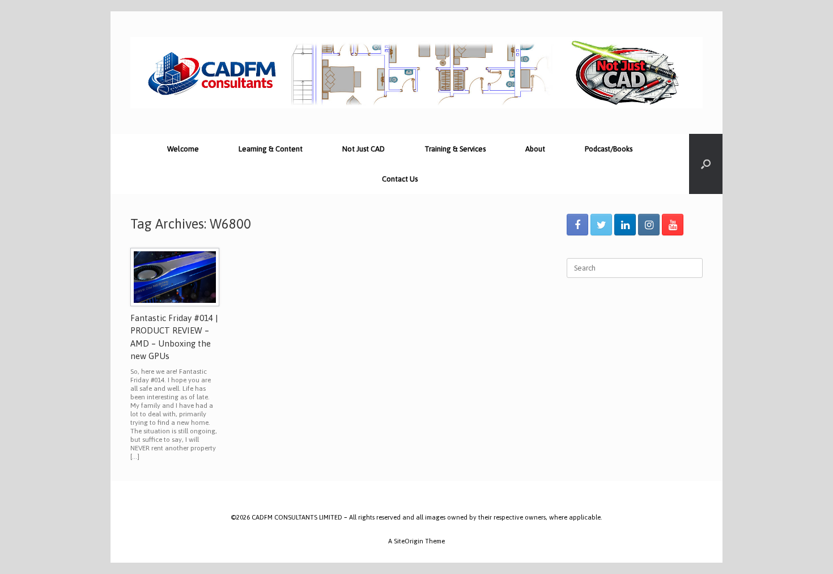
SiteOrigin (408, 541)
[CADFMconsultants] (416, 72)
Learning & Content (271, 149)
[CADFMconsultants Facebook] (577, 224)
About (535, 149)
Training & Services (455, 149)
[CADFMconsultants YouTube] (672, 224)
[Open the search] (705, 164)
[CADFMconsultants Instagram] (649, 224)
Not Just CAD (363, 149)
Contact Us (400, 179)
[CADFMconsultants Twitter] (601, 224)
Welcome (183, 149)
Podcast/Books (608, 149)
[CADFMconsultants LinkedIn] (625, 224)
